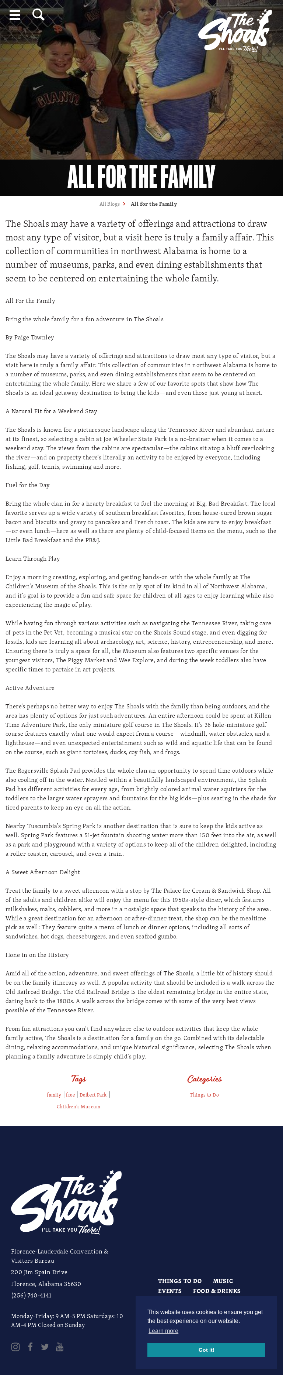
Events (170, 1291)
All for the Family (154, 204)
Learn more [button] (163, 1331)
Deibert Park (93, 1095)
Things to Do (204, 1095)
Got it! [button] (206, 1350)
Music (223, 1281)
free (70, 1095)
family (54, 1095)
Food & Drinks (217, 1291)
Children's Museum (79, 1106)
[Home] (235, 28)
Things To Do (180, 1281)
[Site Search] (38, 14)
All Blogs (109, 204)
